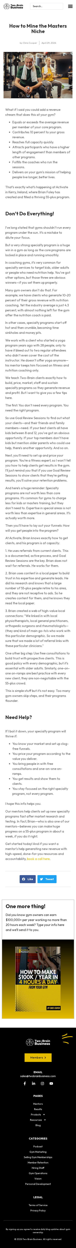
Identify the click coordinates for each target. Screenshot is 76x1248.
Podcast (38, 1146)
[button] (70, 6)
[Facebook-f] (25, 1083)
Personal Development (38, 1184)
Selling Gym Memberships (38, 1157)
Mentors (38, 1103)
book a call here (38, 859)
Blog (38, 1125)
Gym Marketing (38, 1151)
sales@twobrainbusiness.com (38, 1076)
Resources (36, 1120)
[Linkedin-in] (33, 1083)
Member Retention (38, 1162)
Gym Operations (38, 1173)
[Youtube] (51, 1083)
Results (38, 1109)
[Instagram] (42, 1083)
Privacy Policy (38, 1210)
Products (36, 1114)
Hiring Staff (38, 1167)
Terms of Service (38, 1205)
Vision (38, 1178)
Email (38, 1072)
